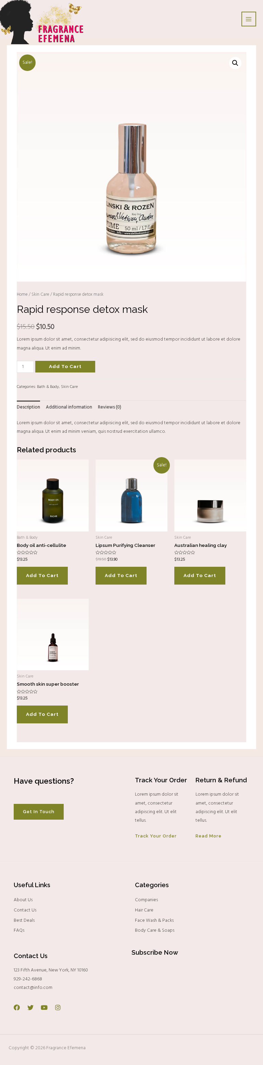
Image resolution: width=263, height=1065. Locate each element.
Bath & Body (48, 386)
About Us (23, 900)
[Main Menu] (248, 19)
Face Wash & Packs (154, 920)
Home (22, 294)
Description (28, 407)
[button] (39, 812)
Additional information (69, 407)
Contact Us (25, 910)
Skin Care (40, 294)
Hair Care (144, 910)
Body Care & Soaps (154, 930)
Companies (146, 900)
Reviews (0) (109, 407)
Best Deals (24, 920)
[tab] (28, 407)
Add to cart (65, 366)
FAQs (19, 930)
